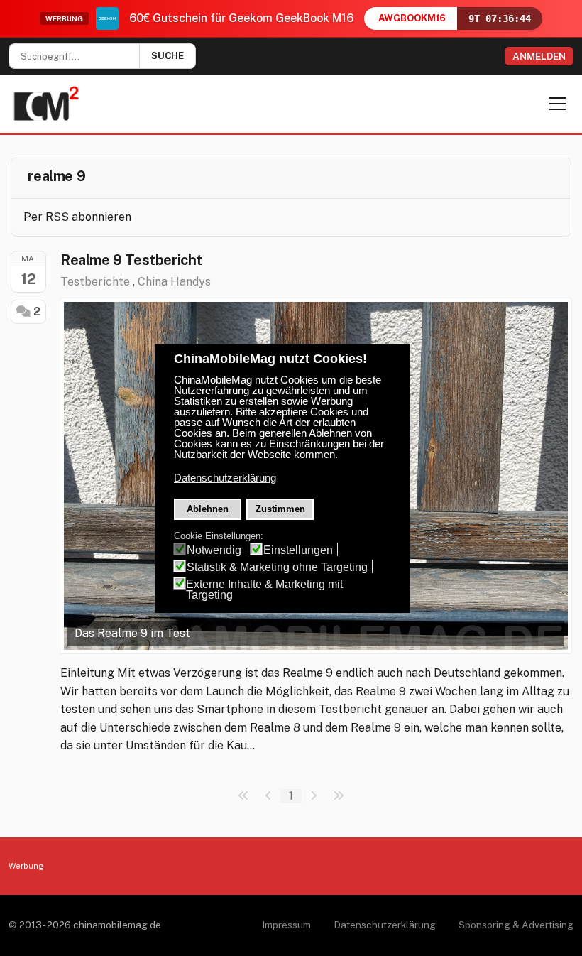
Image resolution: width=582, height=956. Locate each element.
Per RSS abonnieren (77, 217)
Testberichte (95, 281)
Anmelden (539, 56)
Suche (167, 55)
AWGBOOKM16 (412, 18)
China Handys (174, 281)
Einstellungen (298, 550)
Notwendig (214, 550)
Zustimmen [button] (280, 509)
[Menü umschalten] (557, 104)
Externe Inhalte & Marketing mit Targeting (264, 589)
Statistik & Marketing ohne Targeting (277, 567)
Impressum (286, 924)
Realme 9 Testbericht (131, 259)
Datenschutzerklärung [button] (225, 478)
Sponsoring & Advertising (516, 924)
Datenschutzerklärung (385, 924)
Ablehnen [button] (208, 509)
